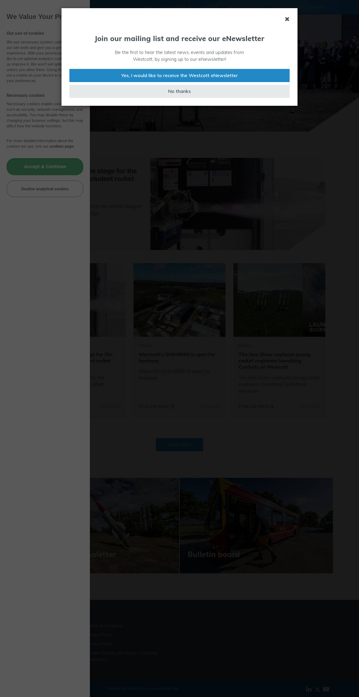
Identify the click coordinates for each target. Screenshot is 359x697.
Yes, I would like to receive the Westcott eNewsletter (179, 75)
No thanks (179, 91)
